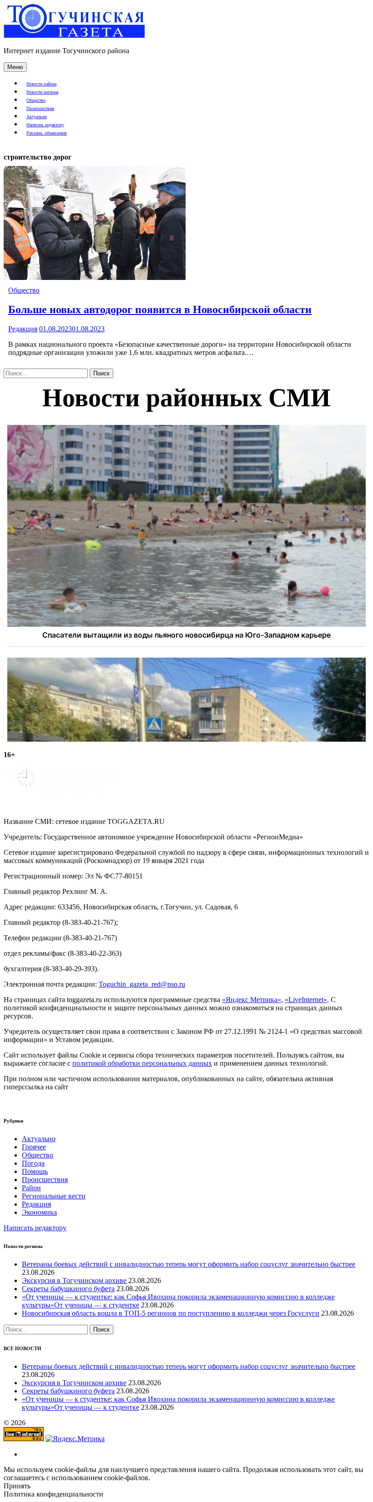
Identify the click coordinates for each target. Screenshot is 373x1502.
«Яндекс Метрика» (251, 999)
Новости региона (42, 92)
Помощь (35, 1171)
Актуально (36, 116)
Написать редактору (45, 124)
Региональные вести (54, 1196)
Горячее (34, 1147)
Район (31, 1188)
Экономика (39, 1212)
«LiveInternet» (306, 999)
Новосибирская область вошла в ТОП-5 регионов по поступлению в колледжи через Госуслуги (170, 1313)
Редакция (22, 329)
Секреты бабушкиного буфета (68, 1288)
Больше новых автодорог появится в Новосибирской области (160, 309)
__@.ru (142, 984)
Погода (33, 1163)
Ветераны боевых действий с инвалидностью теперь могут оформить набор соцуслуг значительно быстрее (188, 1264)
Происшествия (40, 108)
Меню (15, 67)
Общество (35, 100)
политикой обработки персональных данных (142, 1063)
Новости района (41, 83)
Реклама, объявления (46, 132)
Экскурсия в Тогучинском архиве (74, 1280)
